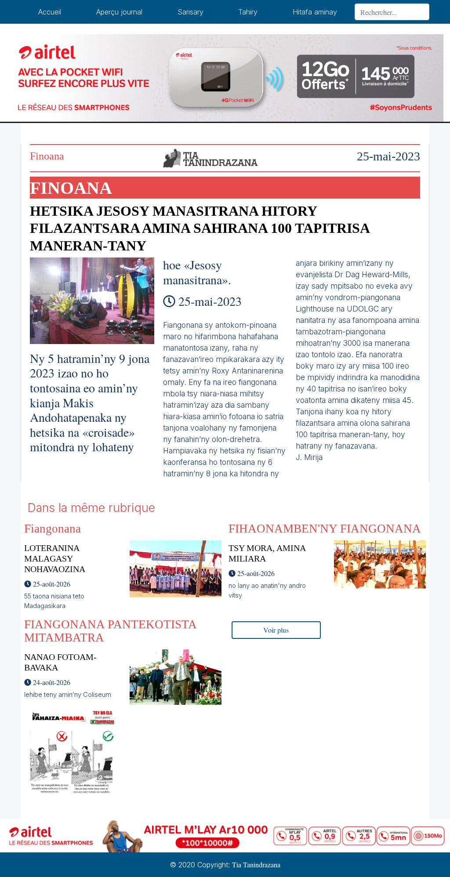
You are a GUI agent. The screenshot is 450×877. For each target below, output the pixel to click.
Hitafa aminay (315, 11)
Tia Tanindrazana (256, 864)
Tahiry (248, 11)
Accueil (49, 11)
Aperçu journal (119, 11)
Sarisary (190, 11)
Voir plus (276, 629)
